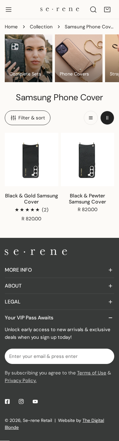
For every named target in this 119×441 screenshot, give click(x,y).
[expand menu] (8, 10)
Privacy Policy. (20, 380)
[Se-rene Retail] (59, 9)
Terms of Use (91, 373)
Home (11, 27)
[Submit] (106, 356)
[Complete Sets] (28, 58)
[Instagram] (21, 401)
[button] (107, 10)
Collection (41, 27)
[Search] (93, 10)
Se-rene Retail (37, 420)
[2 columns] (107, 118)
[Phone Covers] (78, 58)
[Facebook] (7, 401)
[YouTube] (35, 401)
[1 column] (91, 118)
